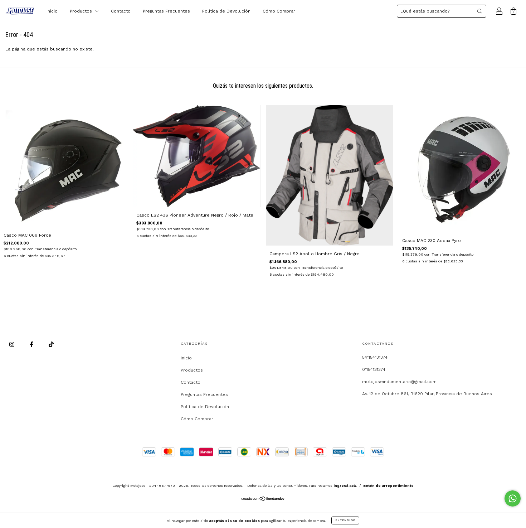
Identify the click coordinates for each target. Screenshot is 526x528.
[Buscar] (479, 11)
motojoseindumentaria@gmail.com (399, 381)
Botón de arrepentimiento (388, 486)
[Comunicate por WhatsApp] (513, 498)
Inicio (52, 11)
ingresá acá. (345, 486)
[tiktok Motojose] (51, 344)
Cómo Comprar (279, 11)
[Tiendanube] (263, 499)
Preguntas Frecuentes (166, 11)
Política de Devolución (226, 11)
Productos (81, 11)
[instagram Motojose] (12, 344)
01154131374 (373, 369)
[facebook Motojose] (32, 344)
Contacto (121, 11)
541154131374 (375, 357)
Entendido (345, 520)
